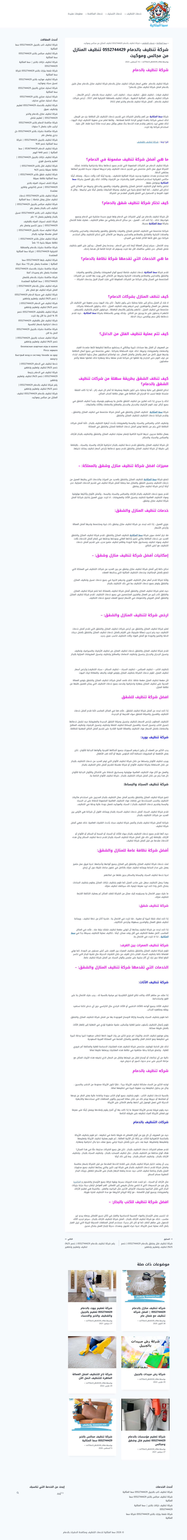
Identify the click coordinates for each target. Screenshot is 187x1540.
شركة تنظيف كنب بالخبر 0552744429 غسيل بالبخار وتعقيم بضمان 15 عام (36, 215)
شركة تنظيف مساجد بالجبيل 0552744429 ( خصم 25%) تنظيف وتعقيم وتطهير (36, 340)
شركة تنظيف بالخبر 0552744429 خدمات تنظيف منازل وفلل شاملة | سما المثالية (38, 198)
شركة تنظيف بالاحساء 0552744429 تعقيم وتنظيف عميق (37, 107)
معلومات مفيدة (75, 14)
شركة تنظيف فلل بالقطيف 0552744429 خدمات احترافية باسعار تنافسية (37, 322)
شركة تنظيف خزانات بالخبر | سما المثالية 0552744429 (38, 64)
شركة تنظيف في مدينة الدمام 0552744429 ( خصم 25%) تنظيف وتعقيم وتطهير (36, 297)
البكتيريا (77, 1182)
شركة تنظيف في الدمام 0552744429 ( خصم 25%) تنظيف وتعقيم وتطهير (38, 305)
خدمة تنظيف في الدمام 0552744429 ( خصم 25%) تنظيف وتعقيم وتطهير (38, 366)
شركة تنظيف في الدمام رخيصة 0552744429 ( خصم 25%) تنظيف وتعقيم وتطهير (37, 376)
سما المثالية (162, 43)
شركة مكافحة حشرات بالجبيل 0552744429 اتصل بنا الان (37, 331)
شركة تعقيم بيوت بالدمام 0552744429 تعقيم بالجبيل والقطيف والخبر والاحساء (96, 1312)
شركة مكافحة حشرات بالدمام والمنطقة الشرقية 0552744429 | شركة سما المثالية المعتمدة (36, 251)
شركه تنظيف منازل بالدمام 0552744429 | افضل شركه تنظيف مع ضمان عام (148, 1312)
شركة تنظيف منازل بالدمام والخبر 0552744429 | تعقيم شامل (41, 116)
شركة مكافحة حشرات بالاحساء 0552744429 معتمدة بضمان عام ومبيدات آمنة (36, 271)
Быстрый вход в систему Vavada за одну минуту (36, 357)
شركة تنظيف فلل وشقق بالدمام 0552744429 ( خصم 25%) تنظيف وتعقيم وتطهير (146, 1243)
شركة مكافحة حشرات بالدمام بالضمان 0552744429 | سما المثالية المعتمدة (39, 279)
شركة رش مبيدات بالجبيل (149, 1374)
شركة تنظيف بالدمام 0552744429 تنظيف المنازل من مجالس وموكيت (37, 395)
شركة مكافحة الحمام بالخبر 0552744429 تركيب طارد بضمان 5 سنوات (38, 125)
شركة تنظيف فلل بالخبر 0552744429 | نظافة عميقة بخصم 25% (38, 168)
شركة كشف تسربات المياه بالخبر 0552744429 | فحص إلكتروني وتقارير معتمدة (39, 187)
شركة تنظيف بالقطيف (147, 142)
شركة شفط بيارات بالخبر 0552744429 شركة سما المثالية (36, 73)
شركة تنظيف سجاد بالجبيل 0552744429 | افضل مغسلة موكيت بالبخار (37, 232)
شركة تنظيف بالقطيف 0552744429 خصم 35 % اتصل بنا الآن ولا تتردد (37, 314)
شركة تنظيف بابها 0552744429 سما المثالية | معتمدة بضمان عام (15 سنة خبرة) (36, 262)
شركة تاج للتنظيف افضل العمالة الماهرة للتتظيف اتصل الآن (92, 1376)
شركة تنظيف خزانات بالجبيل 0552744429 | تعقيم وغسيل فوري (36, 159)
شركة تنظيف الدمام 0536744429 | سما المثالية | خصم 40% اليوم (37, 150)
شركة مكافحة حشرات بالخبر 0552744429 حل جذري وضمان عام (36, 133)
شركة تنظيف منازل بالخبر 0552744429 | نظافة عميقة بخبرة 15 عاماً (37, 241)
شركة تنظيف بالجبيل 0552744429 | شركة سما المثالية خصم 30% (37, 142)
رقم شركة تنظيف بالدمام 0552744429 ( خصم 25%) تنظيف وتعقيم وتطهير (90, 1243)
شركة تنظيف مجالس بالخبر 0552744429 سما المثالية (95, 1438)
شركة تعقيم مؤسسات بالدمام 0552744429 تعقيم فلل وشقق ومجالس (146, 1440)
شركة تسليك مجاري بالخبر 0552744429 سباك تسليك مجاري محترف (38, 99)
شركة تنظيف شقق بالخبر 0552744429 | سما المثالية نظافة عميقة (37, 176)
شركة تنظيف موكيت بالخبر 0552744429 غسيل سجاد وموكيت (38, 81)
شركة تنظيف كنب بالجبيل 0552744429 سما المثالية (36, 47)
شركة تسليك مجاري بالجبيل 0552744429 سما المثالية (37, 90)
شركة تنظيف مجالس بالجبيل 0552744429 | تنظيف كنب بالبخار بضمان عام (36, 206)
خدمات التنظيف (148, 43)
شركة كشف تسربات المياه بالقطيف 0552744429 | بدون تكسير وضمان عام (38, 223)
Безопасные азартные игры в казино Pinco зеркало (39, 348)
